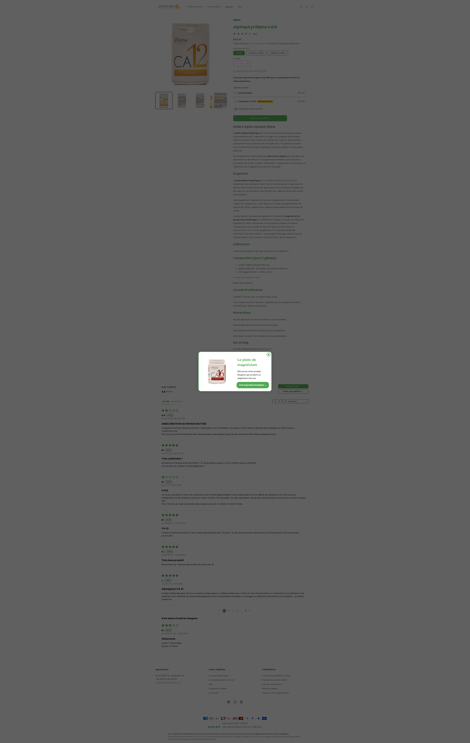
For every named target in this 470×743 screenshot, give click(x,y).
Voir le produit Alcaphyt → (252, 385)
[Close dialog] (268, 355)
